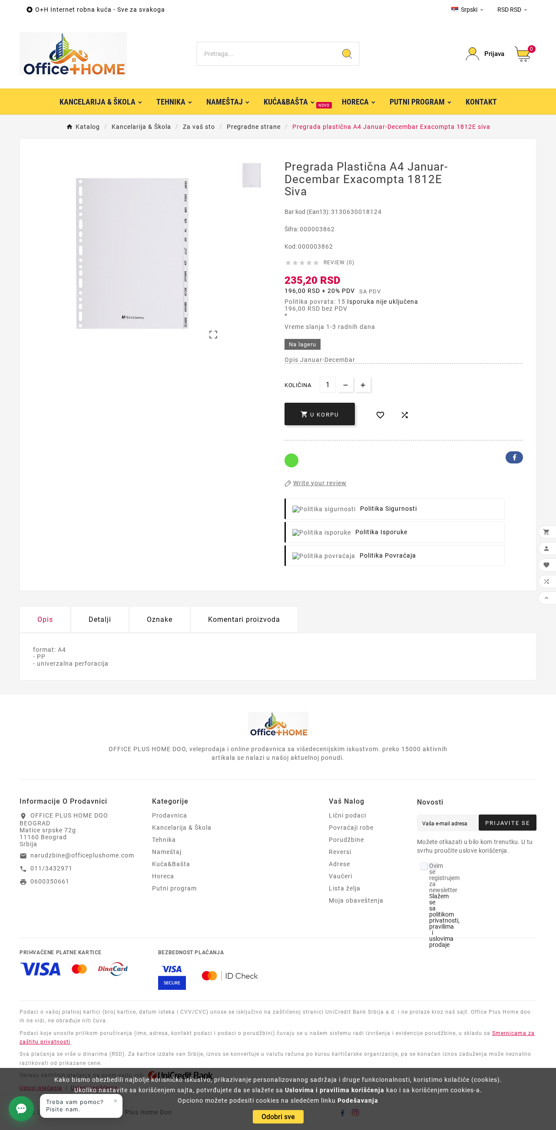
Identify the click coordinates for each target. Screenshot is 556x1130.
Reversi (340, 851)
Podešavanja (358, 1100)
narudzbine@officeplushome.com (82, 855)
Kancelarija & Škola (182, 827)
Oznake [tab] (159, 619)
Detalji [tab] (100, 619)
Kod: (291, 246)
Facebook (514, 457)
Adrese (339, 864)
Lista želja (345, 888)
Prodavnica (169, 815)
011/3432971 (51, 868)
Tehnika (164, 839)
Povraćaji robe (351, 827)
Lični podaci (347, 815)
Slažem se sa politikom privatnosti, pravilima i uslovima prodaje (444, 920)
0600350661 (50, 881)
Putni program (174, 888)
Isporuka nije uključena (382, 301)
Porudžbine (346, 839)
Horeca (163, 876)
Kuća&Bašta (171, 864)
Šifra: (292, 229)
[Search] (347, 54)
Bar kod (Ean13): (308, 211)
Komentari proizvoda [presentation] (244, 619)
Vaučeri (340, 876)
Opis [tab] (45, 619)
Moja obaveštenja (356, 900)
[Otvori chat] (21, 1108)
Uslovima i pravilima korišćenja (334, 1090)
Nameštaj (167, 851)
